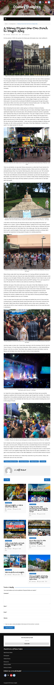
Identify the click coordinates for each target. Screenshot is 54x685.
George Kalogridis (24, 461)
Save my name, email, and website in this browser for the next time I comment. (22, 624)
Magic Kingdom (34, 461)
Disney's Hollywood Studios (11, 461)
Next (46, 479)
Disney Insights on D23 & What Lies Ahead (14, 506)
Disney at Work (7, 664)
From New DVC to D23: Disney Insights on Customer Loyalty (37, 542)
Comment (6, 593)
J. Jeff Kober (7, 34)
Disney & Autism (7, 667)
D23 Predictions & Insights (14, 572)
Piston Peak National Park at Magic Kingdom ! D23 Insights (14, 544)
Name (5, 606)
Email (5, 612)
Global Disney (7, 658)
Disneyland (6, 655)
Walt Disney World (8, 652)
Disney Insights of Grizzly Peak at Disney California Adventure (38, 577)
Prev (8, 479)
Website (5, 618)
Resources (6, 661)
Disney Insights (27, 7)
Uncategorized (26, 34)
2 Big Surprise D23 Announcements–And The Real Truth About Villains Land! (38, 509)
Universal (43, 461)
